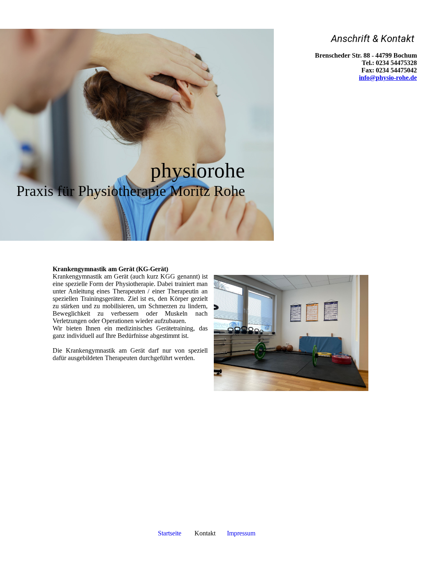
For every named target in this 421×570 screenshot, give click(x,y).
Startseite (169, 533)
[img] (210, 14)
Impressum (241, 533)
